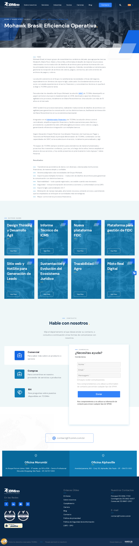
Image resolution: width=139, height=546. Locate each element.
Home (6, 19)
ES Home (67, 496)
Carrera (67, 507)
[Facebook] (6, 504)
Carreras (80, 5)
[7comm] (12, 5)
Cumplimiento (69, 503)
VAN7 (81, 93)
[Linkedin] (13, 504)
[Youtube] (21, 504)
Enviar (99, 394)
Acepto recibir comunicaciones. (92, 380)
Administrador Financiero (56, 119)
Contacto (105, 5)
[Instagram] (28, 504)
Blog (90, 5)
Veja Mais (13, 251)
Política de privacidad (72, 518)
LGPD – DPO (68, 525)
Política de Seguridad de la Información (79, 522)
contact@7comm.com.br (70, 438)
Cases (27, 19)
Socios (69, 5)
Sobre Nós (17, 19)
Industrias (57, 5)
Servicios (45, 5)
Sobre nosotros (30, 5)
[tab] (37, 355)
